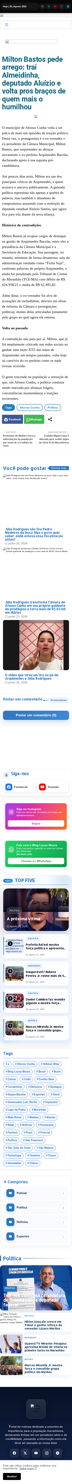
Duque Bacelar (17, 1094)
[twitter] (49, 6)
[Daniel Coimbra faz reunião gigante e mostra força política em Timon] (14, 1001)
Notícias (27, 1125)
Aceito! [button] (12, 1476)
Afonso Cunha (30, 407)
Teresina (34, 1155)
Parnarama (47, 1125)
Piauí (29, 1132)
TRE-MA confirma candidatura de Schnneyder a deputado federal (34, 1300)
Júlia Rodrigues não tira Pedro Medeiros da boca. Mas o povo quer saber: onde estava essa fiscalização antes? (34, 534)
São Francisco (34, 1140)
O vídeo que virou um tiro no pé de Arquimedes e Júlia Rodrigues (31, 676)
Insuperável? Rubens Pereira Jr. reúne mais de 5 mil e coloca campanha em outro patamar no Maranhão (46, 974)
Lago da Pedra (17, 1109)
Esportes (39, 1094)
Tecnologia (14, 1155)
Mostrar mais (59, 468)
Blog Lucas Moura (19, 1071)
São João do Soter (19, 1148)
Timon (52, 1155)
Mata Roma (14, 1117)
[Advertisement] (36, 745)
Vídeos (33, 1163)
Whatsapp (36, 419)
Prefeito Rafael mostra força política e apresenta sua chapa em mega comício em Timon (46, 946)
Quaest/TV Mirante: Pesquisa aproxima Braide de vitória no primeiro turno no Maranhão (46, 1347)
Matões (34, 1117)
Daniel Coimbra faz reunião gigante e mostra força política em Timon (45, 1001)
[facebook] (42, 6)
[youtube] (55, 6)
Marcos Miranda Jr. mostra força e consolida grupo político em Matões (45, 1028)
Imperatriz (51, 1102)
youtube (53, 787)
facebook (21, 787)
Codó (27, 1079)
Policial (45, 1132)
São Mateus (46, 1148)
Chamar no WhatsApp (36, 861)
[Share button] (50, 419)
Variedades (14, 1163)
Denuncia (36, 1087)
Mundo (51, 1117)
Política (53, 407)
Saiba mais (26, 1468)
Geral (56, 1094)
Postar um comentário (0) (36, 715)
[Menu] (6, 25)
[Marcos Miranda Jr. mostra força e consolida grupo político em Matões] (14, 1028)
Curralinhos (15, 1087)
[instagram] (61, 6)
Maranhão (40, 1109)
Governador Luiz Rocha (22, 1102)
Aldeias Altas (51, 1064)
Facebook (15, 419)
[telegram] (68, 6)
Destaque (56, 1087)
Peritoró (13, 1132)
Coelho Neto (46, 1079)
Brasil (42, 1071)
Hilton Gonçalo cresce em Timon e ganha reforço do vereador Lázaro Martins (43, 1325)
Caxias (12, 1079)
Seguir (36, 823)
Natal (11, 1125)
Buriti (57, 1071)
